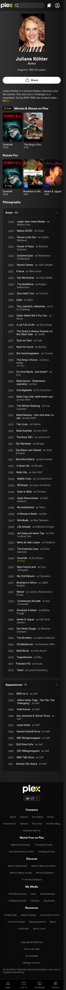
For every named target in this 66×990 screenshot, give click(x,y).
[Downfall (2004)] (12, 131)
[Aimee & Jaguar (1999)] (53, 177)
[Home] (7, 5)
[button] (57, 5)
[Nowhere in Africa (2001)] (33, 177)
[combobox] (32, 5)
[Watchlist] (49, 5)
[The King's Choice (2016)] (33, 131)
